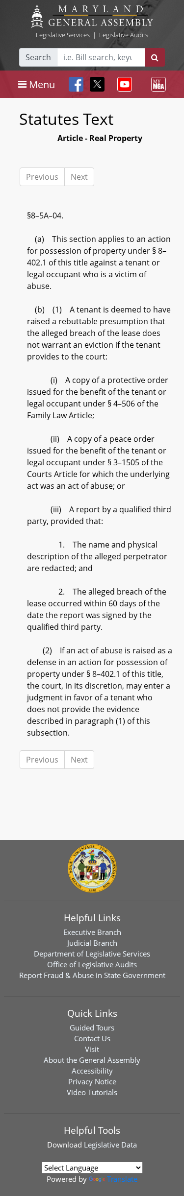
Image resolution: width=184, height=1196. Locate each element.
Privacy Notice (92, 1081)
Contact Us (92, 1038)
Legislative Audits (123, 34)
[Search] (155, 57)
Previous (42, 176)
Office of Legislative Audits (92, 964)
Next (79, 176)
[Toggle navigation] (122, 84)
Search (38, 57)
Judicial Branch (92, 943)
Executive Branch (92, 932)
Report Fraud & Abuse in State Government (92, 975)
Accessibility (92, 1071)
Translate (122, 1179)
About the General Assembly (92, 1060)
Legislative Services (63, 34)
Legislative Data (110, 1144)
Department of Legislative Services (92, 953)
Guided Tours (92, 1027)
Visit (92, 1049)
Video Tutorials (92, 1092)
